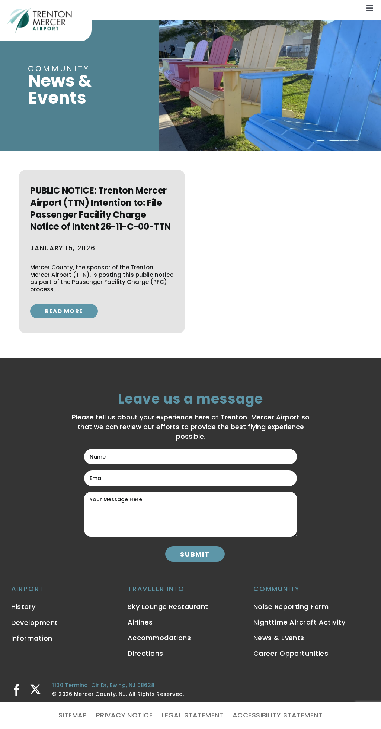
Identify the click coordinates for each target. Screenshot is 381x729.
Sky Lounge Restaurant (168, 606)
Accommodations (159, 637)
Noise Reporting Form (291, 606)
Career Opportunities (290, 653)
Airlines (140, 622)
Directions (145, 653)
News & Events (278, 637)
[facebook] (16, 690)
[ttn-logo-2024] (41, 10)
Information (31, 638)
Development (34, 622)
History (23, 606)
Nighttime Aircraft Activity (299, 622)
